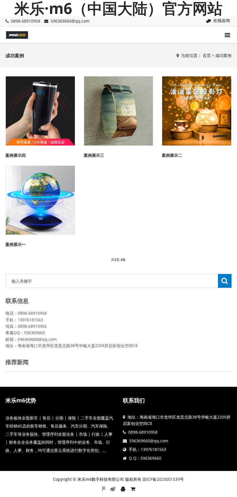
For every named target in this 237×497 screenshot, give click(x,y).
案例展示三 (94, 155)
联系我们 (134, 400)
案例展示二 (172, 155)
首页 (207, 55)
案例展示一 (15, 244)
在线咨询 (221, 20)
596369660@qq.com (70, 21)
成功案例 (223, 55)
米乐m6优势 (20, 400)
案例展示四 (15, 155)
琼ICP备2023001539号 (163, 479)
